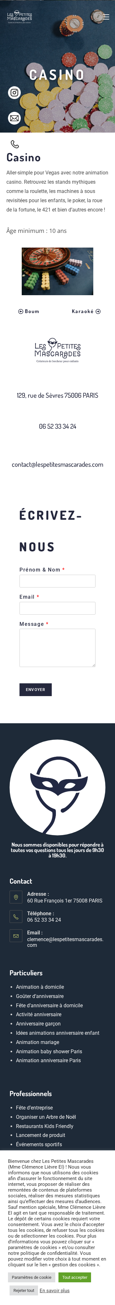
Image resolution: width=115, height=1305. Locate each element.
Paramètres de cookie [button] (31, 1277)
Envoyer (35, 689)
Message (33, 624)
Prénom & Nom (42, 570)
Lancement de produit (40, 1135)
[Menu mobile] (106, 16)
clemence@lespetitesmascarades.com (65, 942)
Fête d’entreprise (34, 1108)
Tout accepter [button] (74, 1277)
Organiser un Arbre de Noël (46, 1117)
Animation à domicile (40, 987)
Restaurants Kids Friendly (44, 1126)
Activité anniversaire (38, 1015)
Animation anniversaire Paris (48, 1061)
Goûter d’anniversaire (40, 996)
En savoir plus (55, 1290)
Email (29, 597)
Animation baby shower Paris (49, 1051)
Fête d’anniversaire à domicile (49, 1005)
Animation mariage (37, 1042)
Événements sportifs (39, 1144)
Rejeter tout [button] (23, 1290)
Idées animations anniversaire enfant (57, 1033)
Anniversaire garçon (38, 1024)
